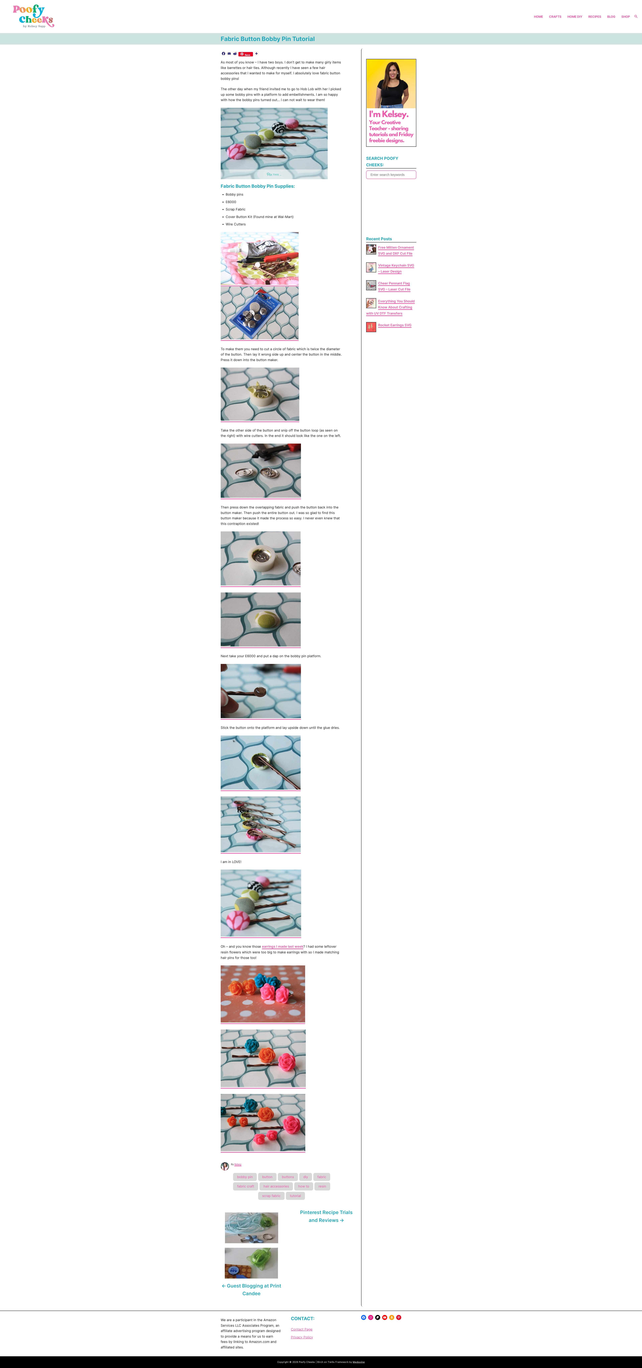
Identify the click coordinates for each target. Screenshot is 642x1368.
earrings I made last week (282, 947)
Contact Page (301, 1329)
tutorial (295, 1196)
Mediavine (359, 1362)
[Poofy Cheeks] (85, 16)
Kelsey (237, 1164)
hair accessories (276, 1186)
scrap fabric (271, 1196)
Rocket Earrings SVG (394, 325)
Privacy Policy (302, 1337)
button (267, 1177)
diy (305, 1177)
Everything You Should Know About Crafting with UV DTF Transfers (390, 307)
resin (322, 1186)
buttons (288, 1177)
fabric (321, 1177)
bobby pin (245, 1177)
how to (303, 1186)
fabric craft (245, 1186)
